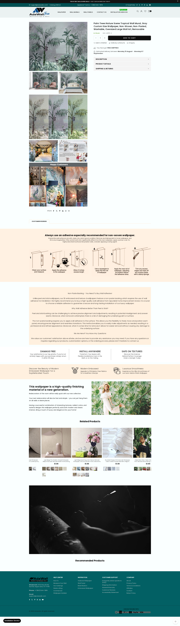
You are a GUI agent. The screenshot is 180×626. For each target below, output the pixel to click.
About (129, 581)
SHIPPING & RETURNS (104, 69)
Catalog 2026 (54, 5)
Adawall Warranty (108, 587)
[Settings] (141, 12)
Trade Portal (131, 5)
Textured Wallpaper (85, 581)
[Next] (152, 453)
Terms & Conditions (133, 586)
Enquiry (132, 43)
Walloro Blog (57, 588)
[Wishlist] (145, 12)
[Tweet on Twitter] (57, 211)
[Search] (138, 12)
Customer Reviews (108, 590)
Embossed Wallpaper (85, 588)
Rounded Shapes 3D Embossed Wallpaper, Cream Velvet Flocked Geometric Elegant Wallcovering (44, 460)
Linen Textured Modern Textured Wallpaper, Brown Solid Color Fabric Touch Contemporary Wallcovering (136, 460)
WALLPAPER (62, 12)
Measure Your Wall (60, 583)
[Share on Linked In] (63, 211)
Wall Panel (81, 583)
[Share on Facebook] (53, 211)
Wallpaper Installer (60, 593)
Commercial (57, 591)
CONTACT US (101, 12)
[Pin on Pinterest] (60, 211)
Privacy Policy (131, 583)
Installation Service (12, 621)
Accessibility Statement (110, 592)
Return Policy (131, 593)
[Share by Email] (69, 211)
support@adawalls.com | (39, 5)
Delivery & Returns (118, 43)
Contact (129, 591)
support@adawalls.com (37, 596)
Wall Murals (74, 12)
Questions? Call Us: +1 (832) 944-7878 (90, 5)
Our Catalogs (58, 586)
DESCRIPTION (101, 59)
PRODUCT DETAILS (103, 64)
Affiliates (130, 588)
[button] (149, 12)
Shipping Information (109, 585)
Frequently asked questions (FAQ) (112, 581)
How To (56, 581)
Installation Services (119, 11)
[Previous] (27, 453)
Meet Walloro (82, 586)
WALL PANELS (88, 12)
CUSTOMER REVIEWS (39, 221)
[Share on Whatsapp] (66, 211)
